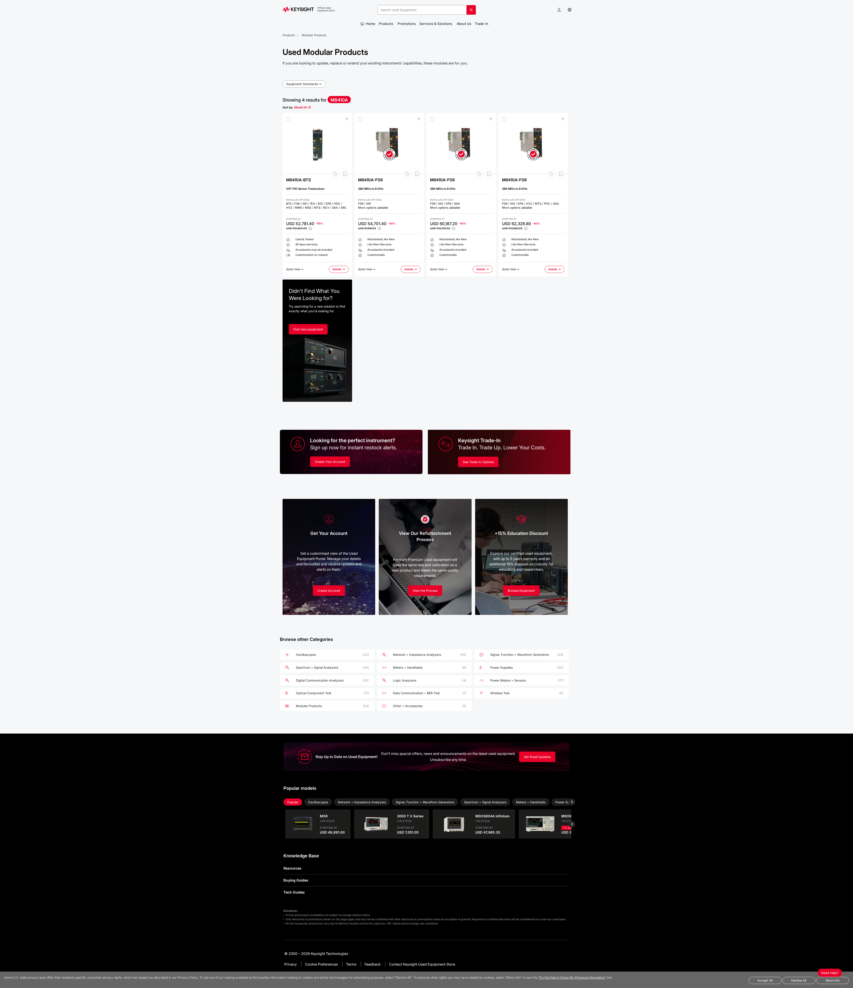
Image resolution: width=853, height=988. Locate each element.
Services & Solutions (436, 24)
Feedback (373, 964)
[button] (559, 10)
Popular (292, 802)
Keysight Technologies (329, 953)
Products (386, 24)
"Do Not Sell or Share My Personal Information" (572, 977)
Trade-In (482, 24)
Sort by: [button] (297, 107)
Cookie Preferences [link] (321, 964)
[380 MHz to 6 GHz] (389, 143)
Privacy (290, 964)
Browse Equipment (521, 590)
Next (568, 802)
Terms (351, 964)
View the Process (425, 590)
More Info (833, 980)
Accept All (765, 980)
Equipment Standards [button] (302, 84)
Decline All (798, 980)
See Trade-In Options (478, 462)
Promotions (407, 24)
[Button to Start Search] (471, 11)
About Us (464, 24)
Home (370, 24)
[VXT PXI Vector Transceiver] (317, 143)
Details (341, 270)
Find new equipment (308, 329)
